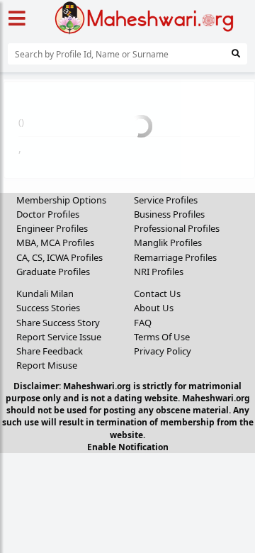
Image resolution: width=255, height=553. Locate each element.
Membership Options (61, 200)
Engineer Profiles (52, 228)
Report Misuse (46, 365)
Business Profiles (169, 214)
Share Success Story (58, 322)
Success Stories (48, 307)
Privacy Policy (162, 351)
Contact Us (157, 293)
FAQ (143, 322)
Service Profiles (166, 200)
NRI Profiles (158, 271)
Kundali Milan (45, 293)
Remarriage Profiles (175, 257)
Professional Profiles (177, 228)
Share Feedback (49, 351)
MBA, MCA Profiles (55, 242)
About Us (154, 307)
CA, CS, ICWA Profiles (59, 257)
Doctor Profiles (47, 214)
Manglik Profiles (168, 242)
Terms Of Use (162, 336)
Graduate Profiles (53, 271)
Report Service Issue (58, 336)
